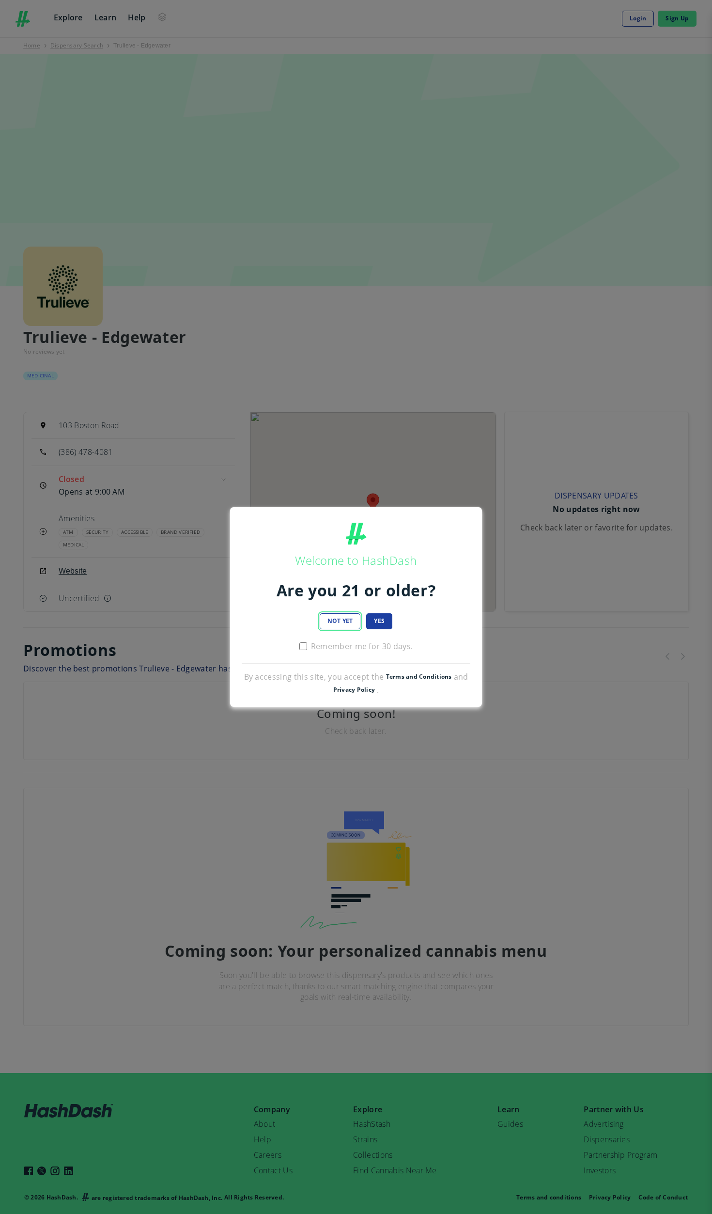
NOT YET (340, 621)
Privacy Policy (354, 690)
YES (379, 621)
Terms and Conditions (419, 677)
